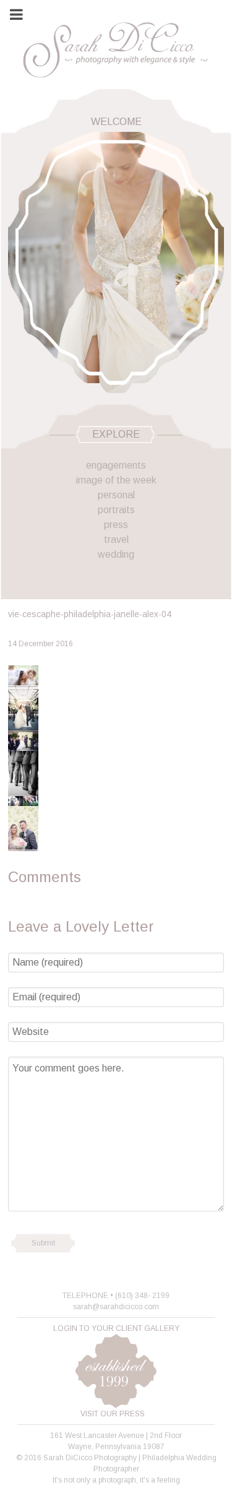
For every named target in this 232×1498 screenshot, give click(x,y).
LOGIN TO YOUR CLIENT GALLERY (116, 1328)
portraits (116, 509)
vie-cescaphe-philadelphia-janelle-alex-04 (89, 614)
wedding (116, 554)
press (116, 524)
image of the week (116, 480)
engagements (116, 465)
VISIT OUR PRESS (112, 1413)
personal (116, 495)
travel (116, 539)
